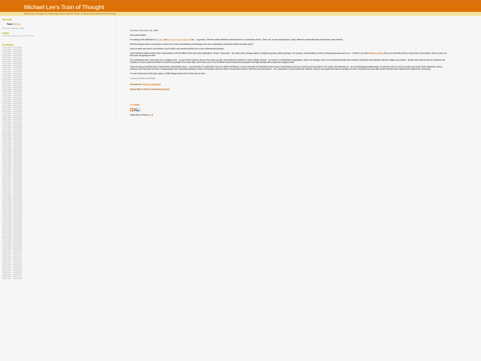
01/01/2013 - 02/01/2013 (12, 270)
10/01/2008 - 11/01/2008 (12, 216)
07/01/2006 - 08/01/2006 (12, 162)
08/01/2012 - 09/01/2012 (12, 266)
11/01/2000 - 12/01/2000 (12, 47)
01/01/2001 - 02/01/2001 (12, 51)
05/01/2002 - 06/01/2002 (12, 84)
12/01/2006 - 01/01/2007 (12, 172)
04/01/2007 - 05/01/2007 (12, 180)
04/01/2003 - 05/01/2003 (12, 106)
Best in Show (377, 53)
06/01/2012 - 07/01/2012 (12, 262)
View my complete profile (13, 28)
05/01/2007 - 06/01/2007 (12, 182)
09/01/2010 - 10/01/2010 (12, 250)
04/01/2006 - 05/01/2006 (12, 156)
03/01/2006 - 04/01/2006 (12, 154)
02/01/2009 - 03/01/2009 (12, 224)
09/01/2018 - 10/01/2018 (12, 278)
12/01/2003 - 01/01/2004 (12, 116)
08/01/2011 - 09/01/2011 (12, 252)
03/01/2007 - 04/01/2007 (12, 178)
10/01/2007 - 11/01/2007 (12, 192)
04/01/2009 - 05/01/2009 (12, 228)
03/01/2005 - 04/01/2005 (12, 132)
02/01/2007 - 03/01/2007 (12, 176)
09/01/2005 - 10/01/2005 (12, 142)
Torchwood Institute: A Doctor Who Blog (18, 36)
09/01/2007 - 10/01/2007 (12, 190)
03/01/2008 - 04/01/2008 (12, 202)
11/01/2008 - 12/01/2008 (12, 218)
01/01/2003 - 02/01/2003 (12, 100)
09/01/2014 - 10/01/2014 (12, 272)
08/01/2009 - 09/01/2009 (12, 236)
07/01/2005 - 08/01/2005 (12, 138)
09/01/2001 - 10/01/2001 (12, 68)
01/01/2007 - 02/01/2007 (12, 174)
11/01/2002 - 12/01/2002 (12, 96)
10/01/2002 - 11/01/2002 (12, 94)
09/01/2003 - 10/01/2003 (12, 112)
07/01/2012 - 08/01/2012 (12, 264)
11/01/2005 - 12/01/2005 (12, 146)
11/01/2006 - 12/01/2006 (12, 170)
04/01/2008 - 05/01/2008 (12, 204)
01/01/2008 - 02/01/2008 (12, 198)
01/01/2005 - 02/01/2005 (12, 128)
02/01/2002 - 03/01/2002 (12, 78)
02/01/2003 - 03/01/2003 (12, 102)
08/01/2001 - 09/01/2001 (12, 65)
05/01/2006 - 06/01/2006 (12, 158)
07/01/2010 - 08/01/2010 (12, 248)
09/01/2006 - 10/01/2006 (12, 166)
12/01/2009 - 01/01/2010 (12, 242)
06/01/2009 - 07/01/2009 (12, 232)
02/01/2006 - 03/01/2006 (12, 152)
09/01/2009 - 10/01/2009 (12, 238)
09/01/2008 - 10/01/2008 (12, 214)
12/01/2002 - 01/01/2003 (12, 98)
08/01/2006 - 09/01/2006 (12, 164)
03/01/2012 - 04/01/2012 (12, 260)
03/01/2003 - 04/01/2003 (12, 104)
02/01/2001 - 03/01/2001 (12, 53)
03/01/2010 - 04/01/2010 (12, 246)
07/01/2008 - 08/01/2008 (12, 210)
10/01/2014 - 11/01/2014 (12, 274)
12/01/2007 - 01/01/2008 (12, 196)
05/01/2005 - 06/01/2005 (12, 134)
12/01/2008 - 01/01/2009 (12, 220)
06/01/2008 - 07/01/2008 (12, 208)
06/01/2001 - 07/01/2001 (12, 61)
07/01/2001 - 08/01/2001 (12, 63)
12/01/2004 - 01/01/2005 (12, 126)
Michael (17, 24)
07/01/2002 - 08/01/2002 (12, 88)
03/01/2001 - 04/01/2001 (12, 55)
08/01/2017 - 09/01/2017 (12, 276)
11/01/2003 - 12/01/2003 (12, 114)
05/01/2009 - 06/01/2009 (12, 230)
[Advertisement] (288, 23)
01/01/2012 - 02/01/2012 (12, 258)
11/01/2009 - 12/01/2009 (12, 240)
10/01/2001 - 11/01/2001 (12, 70)
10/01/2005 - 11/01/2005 (12, 144)
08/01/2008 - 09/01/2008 (12, 212)
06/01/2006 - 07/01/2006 (12, 160)
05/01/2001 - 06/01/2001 (12, 59)
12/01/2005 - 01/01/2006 (12, 148)
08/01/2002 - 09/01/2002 (12, 90)
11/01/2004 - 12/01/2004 (12, 124)
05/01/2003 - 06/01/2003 (12, 108)
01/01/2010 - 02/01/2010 (12, 244)
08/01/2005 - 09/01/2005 (12, 140)
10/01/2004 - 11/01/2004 (12, 122)
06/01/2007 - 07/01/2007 (12, 184)
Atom (165, 89)
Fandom (159, 40)
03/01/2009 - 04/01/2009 (12, 226)
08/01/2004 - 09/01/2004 (12, 118)
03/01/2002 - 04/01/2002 (12, 80)
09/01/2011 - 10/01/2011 (12, 254)
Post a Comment (152, 84)
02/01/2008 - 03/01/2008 (12, 200)
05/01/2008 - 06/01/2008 (12, 206)
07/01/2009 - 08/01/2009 (12, 234)
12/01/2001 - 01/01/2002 (12, 74)
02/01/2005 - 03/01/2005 (12, 130)
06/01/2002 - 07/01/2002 (12, 86)
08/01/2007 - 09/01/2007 (12, 188)
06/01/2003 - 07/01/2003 (12, 110)
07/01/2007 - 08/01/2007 (12, 186)
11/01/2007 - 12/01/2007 (12, 194)
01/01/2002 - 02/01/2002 (12, 76)
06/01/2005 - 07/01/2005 (12, 136)
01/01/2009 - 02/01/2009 (12, 222)
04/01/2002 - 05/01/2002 (12, 82)
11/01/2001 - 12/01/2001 (12, 72)
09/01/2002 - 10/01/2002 (12, 92)
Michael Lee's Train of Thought (64, 7)
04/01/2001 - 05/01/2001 (12, 57)
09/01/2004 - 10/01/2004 (12, 120)
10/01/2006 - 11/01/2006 (12, 168)
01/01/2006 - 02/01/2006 (12, 150)
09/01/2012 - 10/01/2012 (12, 268)
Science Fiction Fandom (179, 40)
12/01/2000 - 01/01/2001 (12, 49)
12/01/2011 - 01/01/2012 (12, 256)
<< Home (135, 104)
